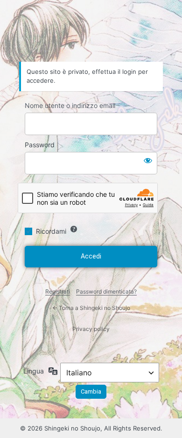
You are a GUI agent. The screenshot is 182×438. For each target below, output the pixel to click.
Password (40, 145)
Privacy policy (91, 328)
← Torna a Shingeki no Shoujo (91, 307)
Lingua (33, 371)
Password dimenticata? (106, 291)
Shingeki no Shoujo (91, 35)
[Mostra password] (148, 160)
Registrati (57, 291)
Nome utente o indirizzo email (70, 105)
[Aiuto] (73, 229)
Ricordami (51, 231)
